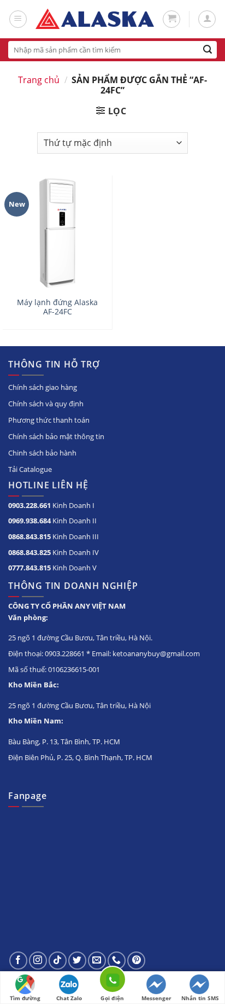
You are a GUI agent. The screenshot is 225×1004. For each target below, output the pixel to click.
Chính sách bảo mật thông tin (56, 436)
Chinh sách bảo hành (42, 453)
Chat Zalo (69, 998)
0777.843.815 (29, 568)
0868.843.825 (29, 552)
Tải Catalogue (30, 469)
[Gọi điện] (112, 981)
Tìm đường (25, 998)
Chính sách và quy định (46, 403)
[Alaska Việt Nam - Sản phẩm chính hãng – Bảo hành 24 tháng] (94, 19)
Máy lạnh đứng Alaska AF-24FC (57, 307)
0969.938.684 (29, 521)
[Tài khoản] (207, 19)
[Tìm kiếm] (208, 50)
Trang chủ (39, 80)
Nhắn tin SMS (200, 998)
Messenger (156, 998)
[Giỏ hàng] (171, 19)
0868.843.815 (29, 536)
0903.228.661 (29, 505)
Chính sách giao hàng (42, 387)
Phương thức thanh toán (49, 420)
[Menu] (18, 19)
